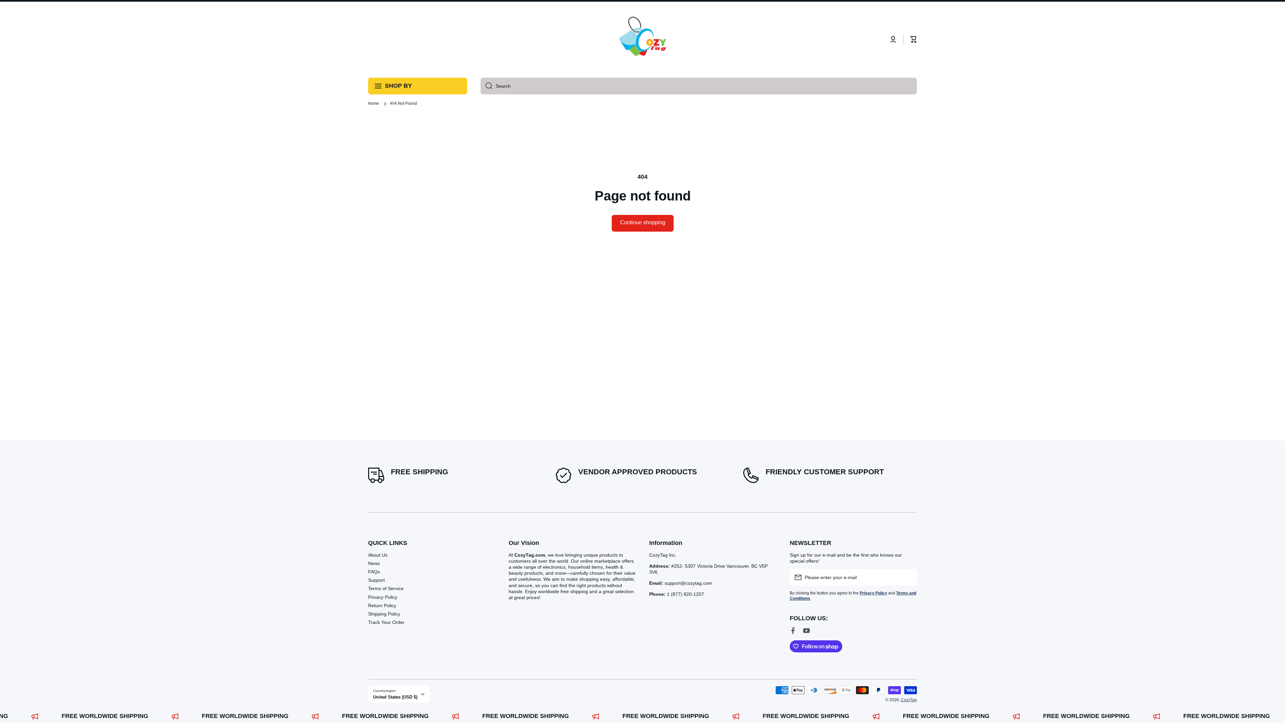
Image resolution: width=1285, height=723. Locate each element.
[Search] (486, 86)
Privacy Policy (382, 597)
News (374, 563)
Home (373, 103)
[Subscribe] (908, 577)
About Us (378, 555)
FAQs (374, 571)
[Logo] (642, 39)
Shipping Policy (384, 614)
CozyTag (909, 700)
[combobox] (699, 86)
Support (376, 580)
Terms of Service (386, 588)
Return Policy (382, 605)
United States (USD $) (395, 697)
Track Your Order (386, 622)
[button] (913, 39)
